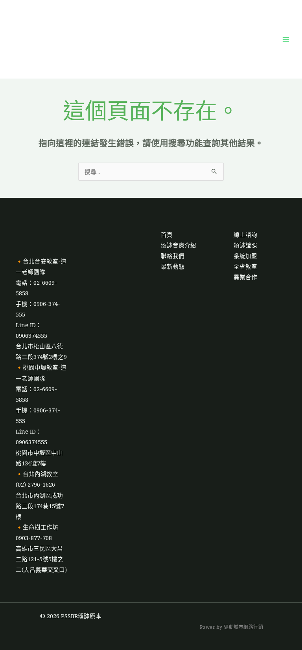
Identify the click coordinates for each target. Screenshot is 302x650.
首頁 (167, 234)
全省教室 (245, 266)
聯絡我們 (172, 256)
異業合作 (245, 277)
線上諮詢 (245, 234)
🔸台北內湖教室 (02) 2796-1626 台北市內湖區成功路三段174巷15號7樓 (40, 495)
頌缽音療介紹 (178, 245)
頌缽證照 (245, 245)
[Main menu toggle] (286, 39)
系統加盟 (245, 256)
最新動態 (172, 266)
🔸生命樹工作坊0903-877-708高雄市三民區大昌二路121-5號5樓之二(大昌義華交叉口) (41, 548)
